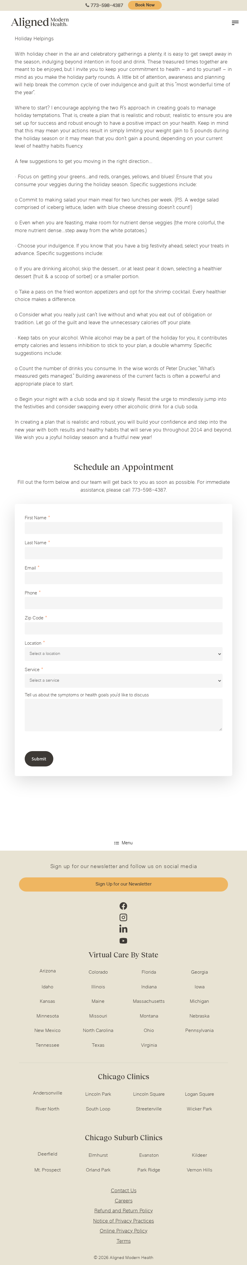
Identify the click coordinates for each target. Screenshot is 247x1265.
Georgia (199, 972)
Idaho (47, 987)
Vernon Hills (199, 1170)
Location (33, 643)
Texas (98, 1045)
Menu (127, 843)
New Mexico (47, 1030)
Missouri (98, 1016)
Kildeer (199, 1155)
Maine (98, 1001)
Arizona (47, 971)
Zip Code (34, 618)
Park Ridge (148, 1170)
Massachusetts (149, 1001)
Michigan (199, 1001)
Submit (39, 759)
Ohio (149, 1030)
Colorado (98, 972)
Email (30, 568)
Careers (124, 1201)
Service (32, 670)
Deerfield (47, 1154)
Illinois (98, 987)
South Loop (98, 1109)
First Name (35, 518)
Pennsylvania (199, 1030)
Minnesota (47, 1016)
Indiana (149, 987)
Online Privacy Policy (123, 1231)
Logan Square (199, 1094)
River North (47, 1109)
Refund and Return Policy (123, 1211)
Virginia (149, 1045)
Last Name (35, 543)
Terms (124, 1241)
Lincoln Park (98, 1094)
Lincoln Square (149, 1094)
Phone (31, 593)
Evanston (149, 1155)
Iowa (200, 987)
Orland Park (98, 1170)
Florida (149, 972)
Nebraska (199, 1016)
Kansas (47, 1001)
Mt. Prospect (47, 1170)
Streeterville (149, 1109)
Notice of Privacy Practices (123, 1221)
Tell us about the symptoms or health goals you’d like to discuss (87, 695)
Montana (149, 1016)
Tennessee (47, 1045)
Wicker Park (199, 1109)
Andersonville (47, 1093)
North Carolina (98, 1030)
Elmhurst (98, 1155)
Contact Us (123, 1191)
